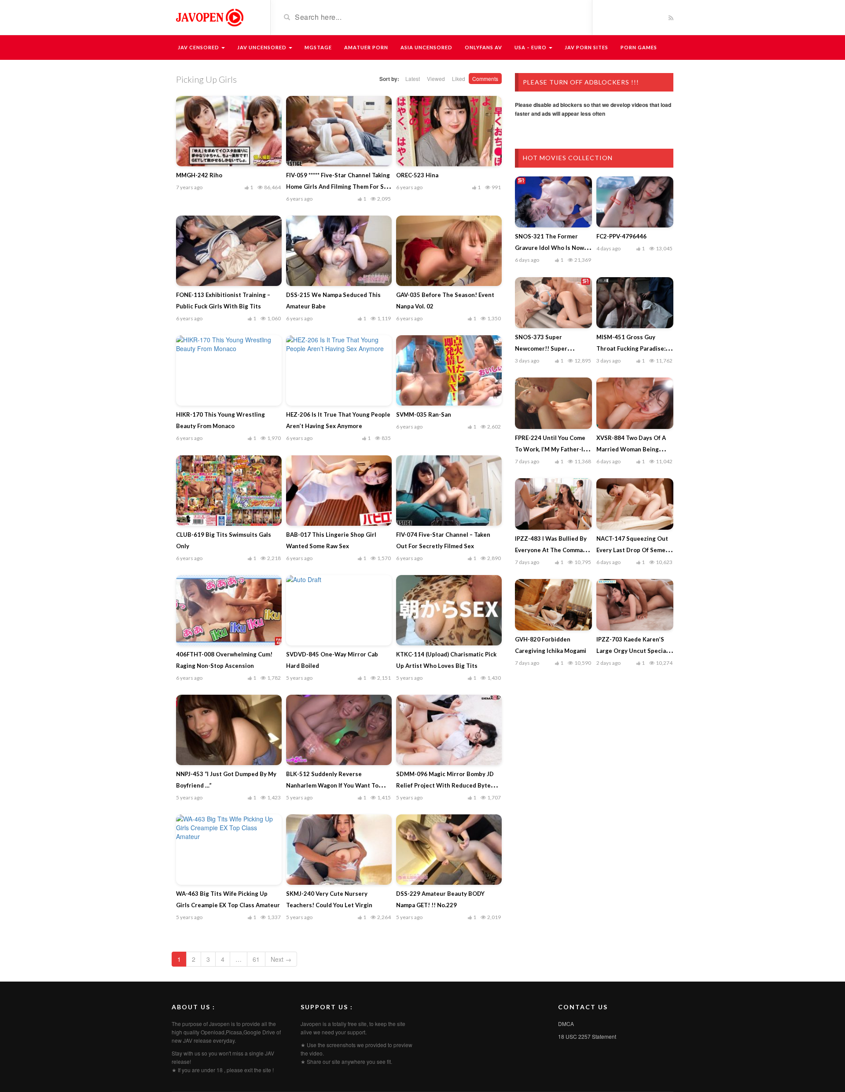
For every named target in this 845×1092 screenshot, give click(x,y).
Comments (485, 78)
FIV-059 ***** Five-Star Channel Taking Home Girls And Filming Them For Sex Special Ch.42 (338, 187)
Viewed (436, 78)
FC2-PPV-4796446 (621, 236)
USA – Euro (531, 47)
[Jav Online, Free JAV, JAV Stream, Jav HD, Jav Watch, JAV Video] (209, 16)
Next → (281, 959)
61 (256, 959)
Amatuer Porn (366, 47)
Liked (458, 78)
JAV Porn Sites (586, 47)
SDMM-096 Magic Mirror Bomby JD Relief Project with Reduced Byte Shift (445, 785)
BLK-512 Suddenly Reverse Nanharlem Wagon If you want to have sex (332, 785)
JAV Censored (199, 47)
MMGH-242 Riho (199, 175)
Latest (412, 78)
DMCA (566, 1023)
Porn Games (639, 47)
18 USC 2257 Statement (587, 1036)
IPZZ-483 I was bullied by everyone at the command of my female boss (552, 550)
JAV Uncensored (262, 47)
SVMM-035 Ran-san (423, 414)
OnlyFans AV (483, 47)
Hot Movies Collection (568, 157)
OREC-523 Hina (417, 175)
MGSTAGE (318, 47)
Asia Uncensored (426, 47)
